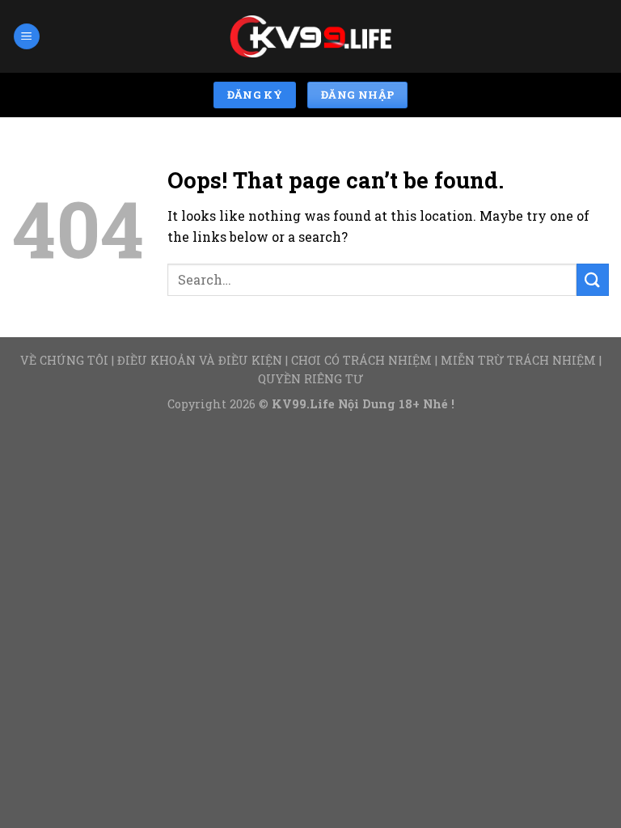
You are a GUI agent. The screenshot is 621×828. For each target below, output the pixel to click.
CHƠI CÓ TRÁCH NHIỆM (361, 360)
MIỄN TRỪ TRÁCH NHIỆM (518, 360)
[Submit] (593, 279)
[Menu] (27, 36)
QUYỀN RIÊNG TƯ (310, 379)
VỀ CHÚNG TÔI (64, 360)
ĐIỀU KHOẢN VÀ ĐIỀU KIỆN (199, 360)
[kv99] (310, 36)
